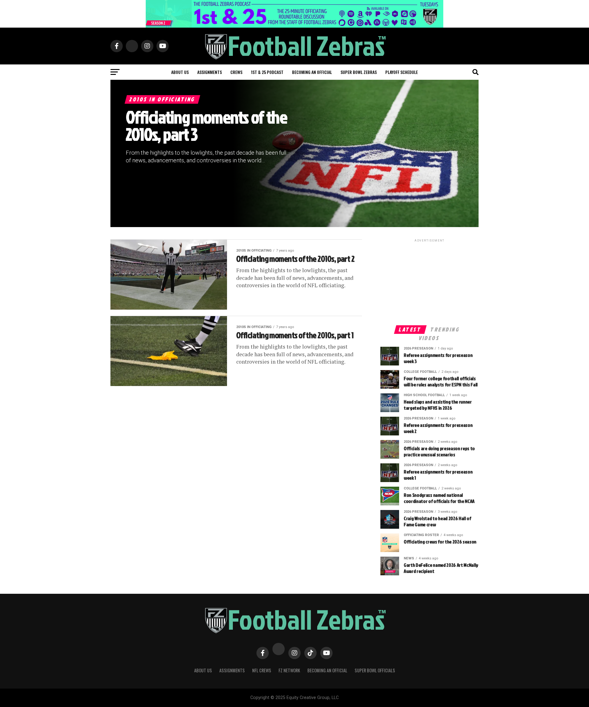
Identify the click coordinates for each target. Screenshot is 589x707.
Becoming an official (312, 72)
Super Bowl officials (375, 670)
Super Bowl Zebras (359, 72)
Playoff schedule (401, 72)
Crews (236, 72)
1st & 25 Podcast (267, 72)
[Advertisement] (429, 281)
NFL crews (261, 670)
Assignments (209, 72)
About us (180, 72)
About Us (203, 670)
